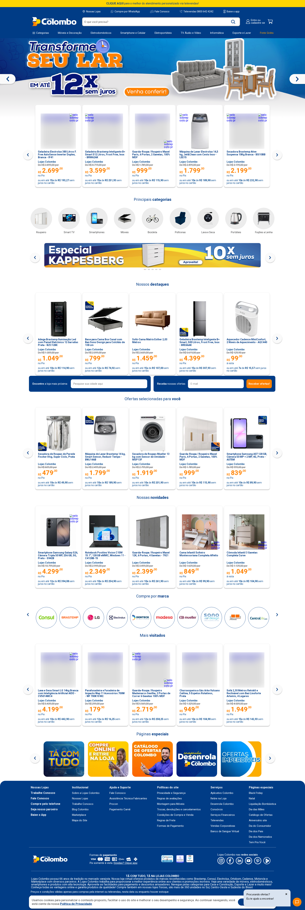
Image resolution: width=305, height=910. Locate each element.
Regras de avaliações (169, 798)
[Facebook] (230, 861)
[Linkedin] (239, 861)
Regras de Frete (166, 820)
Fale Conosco (162, 11)
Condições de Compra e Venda (175, 815)
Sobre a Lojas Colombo (86, 793)
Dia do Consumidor (260, 826)
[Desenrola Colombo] (197, 759)
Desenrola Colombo (222, 804)
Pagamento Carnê (119, 809)
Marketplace (79, 815)
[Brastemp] (69, 617)
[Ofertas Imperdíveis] (241, 759)
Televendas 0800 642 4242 (198, 11)
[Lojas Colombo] (54, 21)
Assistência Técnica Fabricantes (128, 798)
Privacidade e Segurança (171, 793)
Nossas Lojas (93, 11)
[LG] (93, 617)
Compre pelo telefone (45, 804)
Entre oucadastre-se (258, 21)
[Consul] (46, 617)
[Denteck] (140, 617)
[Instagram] (221, 861)
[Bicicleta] (152, 218)
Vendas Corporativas (223, 826)
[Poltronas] (180, 218)
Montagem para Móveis (170, 804)
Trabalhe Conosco (43, 793)
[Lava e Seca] (208, 218)
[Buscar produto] (233, 22)
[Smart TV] (69, 218)
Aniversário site (258, 820)
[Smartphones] (97, 218)
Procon (113, 804)
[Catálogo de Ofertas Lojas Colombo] (152, 759)
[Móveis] (124, 218)
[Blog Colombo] (266, 861)
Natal (252, 798)
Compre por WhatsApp (127, 11)
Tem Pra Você (257, 842)
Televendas (217, 820)
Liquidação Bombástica (262, 804)
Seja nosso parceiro (44, 809)
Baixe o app (233, 11)
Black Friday (256, 793)
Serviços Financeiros (223, 815)
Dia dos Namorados (260, 837)
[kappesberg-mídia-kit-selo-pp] (152, 255)
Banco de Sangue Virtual (225, 831)
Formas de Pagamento (170, 826)
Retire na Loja (218, 798)
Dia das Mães (256, 809)
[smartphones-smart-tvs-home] (152, 78)
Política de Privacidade (76, 904)
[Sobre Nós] (64, 759)
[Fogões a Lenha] (263, 218)
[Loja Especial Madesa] (164, 617)
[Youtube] (248, 861)
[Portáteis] (236, 218)
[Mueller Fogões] (187, 617)
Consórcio (217, 809)
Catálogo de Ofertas (261, 815)
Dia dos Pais (256, 831)
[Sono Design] (211, 617)
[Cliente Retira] (108, 759)
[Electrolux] (117, 617)
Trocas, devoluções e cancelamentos (179, 809)
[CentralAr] (258, 617)
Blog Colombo (80, 809)
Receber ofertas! (259, 383)
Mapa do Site (79, 820)
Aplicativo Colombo (222, 793)
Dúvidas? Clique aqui (125, 863)
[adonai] (235, 617)
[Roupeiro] (41, 218)
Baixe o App (38, 814)
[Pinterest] (257, 861)
